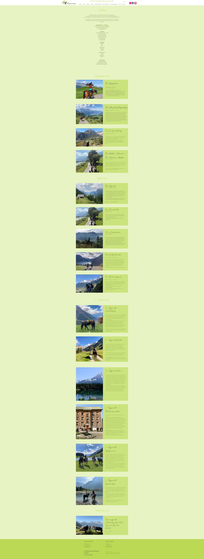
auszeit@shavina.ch (108, 546)
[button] (88, 4)
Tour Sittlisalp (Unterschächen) (102, 62)
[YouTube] (135, 3)
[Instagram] (130, 3)
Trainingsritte (102, 60)
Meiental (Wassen (102, 61)
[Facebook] (133, 3)
